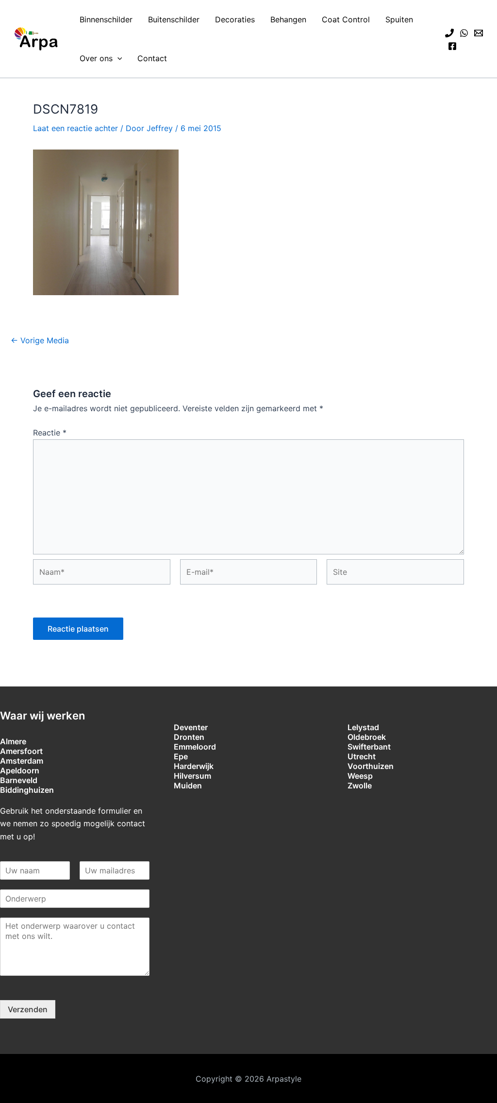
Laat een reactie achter (75, 128)
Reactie (49, 432)
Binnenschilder (106, 19)
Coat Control (346, 19)
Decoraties (235, 19)
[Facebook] (452, 46)
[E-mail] (478, 33)
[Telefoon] (449, 33)
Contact (152, 58)
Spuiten (399, 19)
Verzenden (28, 1009)
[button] (117, 58)
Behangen (288, 19)
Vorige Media (40, 340)
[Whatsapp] (464, 33)
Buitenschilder (173, 19)
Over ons (96, 58)
